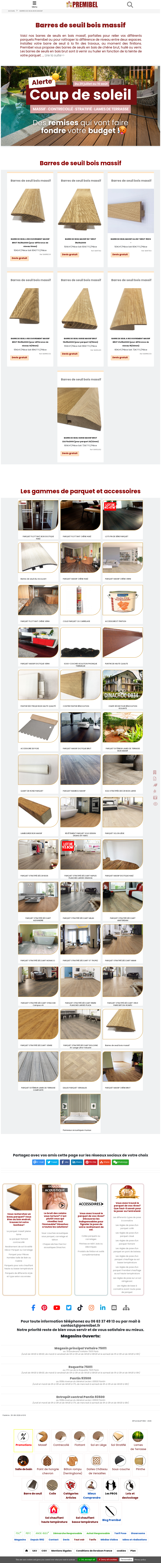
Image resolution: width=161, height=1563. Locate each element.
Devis (66, 1539)
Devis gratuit (19, 258)
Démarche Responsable (67, 1533)
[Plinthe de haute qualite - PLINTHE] (123, 642)
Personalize (126, 1559)
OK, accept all (87, 1559)
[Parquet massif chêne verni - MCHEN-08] (123, 557)
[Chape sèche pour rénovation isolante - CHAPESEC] (123, 684)
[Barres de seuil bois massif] (80, 106)
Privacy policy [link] (140, 1560)
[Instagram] (91, 1309)
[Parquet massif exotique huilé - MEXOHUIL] (123, 854)
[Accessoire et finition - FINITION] (123, 600)
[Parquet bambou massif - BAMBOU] (80, 769)
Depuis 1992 (37, 1539)
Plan (133, 1550)
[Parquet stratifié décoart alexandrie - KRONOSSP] (38, 897)
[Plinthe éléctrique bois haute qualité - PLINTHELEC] (38, 684)
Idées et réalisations (135, 1539)
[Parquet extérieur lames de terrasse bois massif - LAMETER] (123, 727)
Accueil (11, 11)
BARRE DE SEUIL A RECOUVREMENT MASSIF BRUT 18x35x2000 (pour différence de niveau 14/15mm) (30, 342)
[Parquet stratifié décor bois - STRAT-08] (38, 854)
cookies (121, 1550)
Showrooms (138, 1533)
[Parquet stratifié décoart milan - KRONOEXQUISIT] (80, 897)
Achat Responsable (98, 1533)
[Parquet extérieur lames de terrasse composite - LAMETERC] (38, 1066)
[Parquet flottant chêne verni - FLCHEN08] (38, 600)
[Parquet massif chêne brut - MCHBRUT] (123, 1066)
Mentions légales (61, 1550)
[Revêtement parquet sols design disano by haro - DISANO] (80, 812)
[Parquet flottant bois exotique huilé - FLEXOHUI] (38, 515)
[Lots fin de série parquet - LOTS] (123, 515)
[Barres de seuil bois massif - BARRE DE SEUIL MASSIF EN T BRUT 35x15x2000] (80, 174)
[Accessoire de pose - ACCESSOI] (38, 727)
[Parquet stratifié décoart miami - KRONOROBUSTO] (123, 939)
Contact (53, 1539)
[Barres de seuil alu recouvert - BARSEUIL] (38, 557)
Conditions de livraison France (94, 1550)
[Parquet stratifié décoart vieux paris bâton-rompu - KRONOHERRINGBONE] (123, 981)
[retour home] (26, 1551)
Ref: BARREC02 (45, 354)
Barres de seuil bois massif (80, 163)
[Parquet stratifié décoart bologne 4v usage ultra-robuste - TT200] (80, 1024)
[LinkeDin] (102, 1309)
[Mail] (114, 1309)
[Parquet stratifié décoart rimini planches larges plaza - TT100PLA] (80, 981)
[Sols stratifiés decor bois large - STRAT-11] (123, 769)
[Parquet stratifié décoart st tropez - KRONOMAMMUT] (80, 939)
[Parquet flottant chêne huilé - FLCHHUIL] (80, 515)
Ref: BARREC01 (45, 254)
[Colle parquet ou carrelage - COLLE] (80, 600)
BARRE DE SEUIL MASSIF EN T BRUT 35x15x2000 (80, 241)
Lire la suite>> (55, 55)
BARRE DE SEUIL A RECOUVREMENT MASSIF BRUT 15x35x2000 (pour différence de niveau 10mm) (30, 243)
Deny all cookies (108, 1559)
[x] (68, 1309)
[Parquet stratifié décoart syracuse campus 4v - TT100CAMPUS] (38, 981)
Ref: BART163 (146, 251)
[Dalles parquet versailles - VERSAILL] (80, 1066)
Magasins (20, 1539)
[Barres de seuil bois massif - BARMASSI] (123, 1024)
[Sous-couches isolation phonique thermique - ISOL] (80, 642)
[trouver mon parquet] (130, 4)
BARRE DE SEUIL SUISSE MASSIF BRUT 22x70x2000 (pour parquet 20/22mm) (80, 440)
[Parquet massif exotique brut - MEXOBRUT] (80, 727)
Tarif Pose (120, 1533)
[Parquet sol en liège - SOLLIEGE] (123, 812)
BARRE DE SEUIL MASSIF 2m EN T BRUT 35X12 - (131, 241)
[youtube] (56, 1309)
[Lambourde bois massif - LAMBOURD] (38, 812)
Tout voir (79, 1539)
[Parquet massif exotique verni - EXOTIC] (38, 642)
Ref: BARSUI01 (96, 350)
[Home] (126, 1309)
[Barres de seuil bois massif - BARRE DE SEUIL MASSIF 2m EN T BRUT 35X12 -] (131, 174)
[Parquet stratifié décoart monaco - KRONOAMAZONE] (38, 939)
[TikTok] (80, 1309)
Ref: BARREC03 (145, 354)
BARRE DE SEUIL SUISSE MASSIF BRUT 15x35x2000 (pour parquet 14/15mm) (80, 340)
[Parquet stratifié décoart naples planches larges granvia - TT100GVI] (80, 854)
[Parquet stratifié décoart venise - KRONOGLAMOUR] (38, 1024)
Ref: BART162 (96, 251)
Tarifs (92, 1539)
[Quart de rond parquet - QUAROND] (38, 769)
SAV (34, 1550)
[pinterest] (44, 1309)
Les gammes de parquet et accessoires (81, 491)
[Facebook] (33, 1309)
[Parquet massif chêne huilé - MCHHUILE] (80, 557)
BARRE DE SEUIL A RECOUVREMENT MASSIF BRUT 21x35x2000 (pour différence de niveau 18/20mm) (130, 342)
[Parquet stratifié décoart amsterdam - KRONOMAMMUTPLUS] (123, 897)
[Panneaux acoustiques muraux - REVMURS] (80, 1109)
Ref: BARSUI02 (95, 449)
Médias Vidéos (109, 1539)
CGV (44, 1550)
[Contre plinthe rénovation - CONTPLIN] (80, 684)
